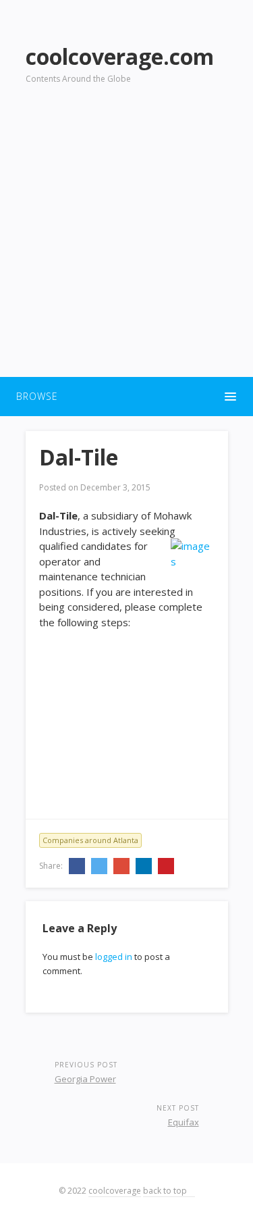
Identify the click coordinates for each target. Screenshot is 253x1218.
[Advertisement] (126, 238)
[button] (126, 396)
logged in (113, 956)
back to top (166, 1190)
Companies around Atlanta (90, 840)
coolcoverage (114, 1190)
